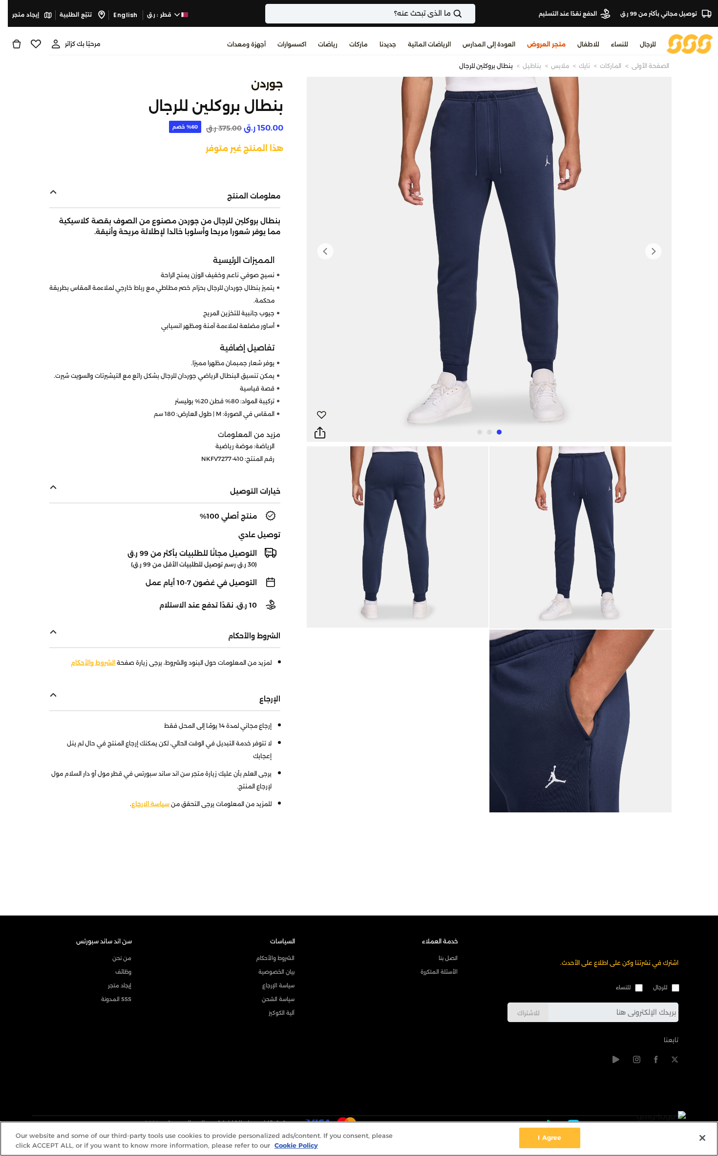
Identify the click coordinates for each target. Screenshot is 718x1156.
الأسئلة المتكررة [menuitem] (439, 971)
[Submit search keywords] (466, 13)
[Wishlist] (35, 44)
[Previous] (653, 251)
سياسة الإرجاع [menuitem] (278, 985)
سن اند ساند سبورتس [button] (104, 941)
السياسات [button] (282, 941)
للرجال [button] (648, 44)
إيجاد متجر (26, 14)
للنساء (623, 987)
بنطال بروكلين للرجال (486, 65)
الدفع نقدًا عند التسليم (568, 13)
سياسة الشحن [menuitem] (278, 999)
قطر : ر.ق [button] (160, 14)
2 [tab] (489, 432)
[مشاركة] (320, 433)
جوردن (267, 83)
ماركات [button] (358, 44)
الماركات (610, 65)
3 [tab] (480, 432)
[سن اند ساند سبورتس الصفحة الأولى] (690, 43)
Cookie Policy (296, 1145)
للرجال (660, 987)
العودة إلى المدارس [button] (489, 44)
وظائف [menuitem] (123, 971)
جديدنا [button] (388, 44)
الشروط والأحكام (93, 662)
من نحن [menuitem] (121, 958)
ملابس (560, 65)
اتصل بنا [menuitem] (448, 958)
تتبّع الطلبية (76, 14)
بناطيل (532, 65)
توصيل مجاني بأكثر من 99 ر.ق (659, 13)
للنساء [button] (619, 44)
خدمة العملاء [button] (440, 941)
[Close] (702, 1138)
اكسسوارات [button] (291, 44)
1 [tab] (499, 432)
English (125, 15)
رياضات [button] (328, 44)
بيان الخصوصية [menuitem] (276, 971)
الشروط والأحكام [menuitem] (275, 958)
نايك (584, 65)
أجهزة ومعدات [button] (246, 44)
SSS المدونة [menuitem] (116, 999)
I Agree (549, 1137)
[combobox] (370, 13)
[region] (359, 1138)
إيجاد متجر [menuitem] (119, 985)
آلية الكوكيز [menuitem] (282, 1012)
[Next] (325, 251)
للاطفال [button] (588, 44)
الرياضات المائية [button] (429, 44)
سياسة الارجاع (150, 803)
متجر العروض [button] (546, 44)
